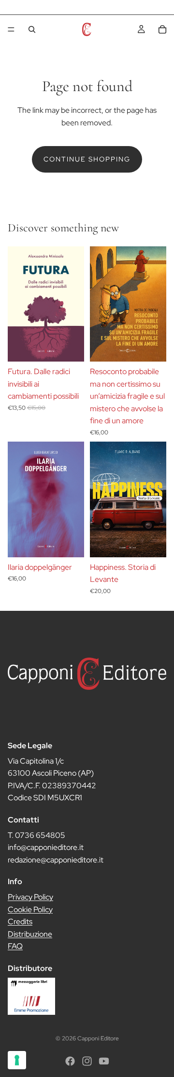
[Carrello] (162, 29)
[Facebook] (70, 1061)
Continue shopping (87, 159)
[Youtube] (104, 1061)
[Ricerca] (32, 29)
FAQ (15, 946)
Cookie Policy (30, 909)
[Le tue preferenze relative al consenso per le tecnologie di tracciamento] (17, 1060)
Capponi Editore (98, 1038)
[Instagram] (87, 1061)
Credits (20, 921)
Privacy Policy (30, 897)
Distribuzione (30, 934)
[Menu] (11, 29)
